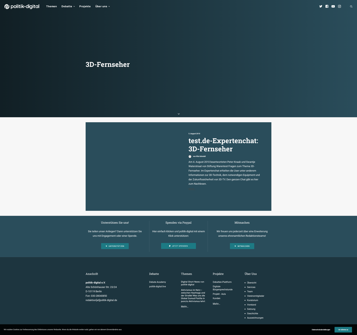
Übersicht (251, 282)
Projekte (85, 6)
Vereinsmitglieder (255, 296)
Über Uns (251, 274)
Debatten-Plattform (222, 282)
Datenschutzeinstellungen (321, 330)
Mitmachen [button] (244, 246)
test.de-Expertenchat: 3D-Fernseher (223, 144)
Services (251, 287)
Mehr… (184, 306)
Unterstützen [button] (116, 246)
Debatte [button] (66, 6)
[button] (351, 6)
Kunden (216, 298)
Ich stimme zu (343, 330)
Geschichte (252, 313)
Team (250, 291)
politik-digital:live (157, 286)
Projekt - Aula (219, 294)
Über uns (101, 6)
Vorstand (251, 304)
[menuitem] (51, 6)
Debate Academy (157, 282)
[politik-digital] (21, 6)
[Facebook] (328, 6)
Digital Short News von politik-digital (192, 283)
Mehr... (192, 189)
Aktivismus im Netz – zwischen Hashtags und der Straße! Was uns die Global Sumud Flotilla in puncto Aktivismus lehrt (193, 296)
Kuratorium (252, 300)
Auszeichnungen (255, 317)
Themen (51, 6)
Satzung (251, 309)
